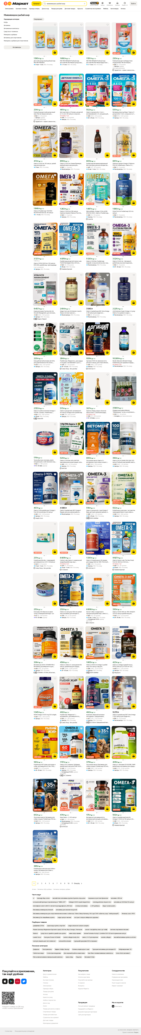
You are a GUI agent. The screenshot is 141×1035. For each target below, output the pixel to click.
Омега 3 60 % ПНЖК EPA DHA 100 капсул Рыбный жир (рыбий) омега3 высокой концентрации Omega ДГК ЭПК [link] (124, 461)
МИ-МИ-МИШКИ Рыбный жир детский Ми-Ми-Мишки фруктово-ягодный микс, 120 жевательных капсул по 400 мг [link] (97, 61)
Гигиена (45, 983)
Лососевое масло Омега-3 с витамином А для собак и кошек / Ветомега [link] (96, 461)
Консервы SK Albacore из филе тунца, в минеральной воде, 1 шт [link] (44, 612)
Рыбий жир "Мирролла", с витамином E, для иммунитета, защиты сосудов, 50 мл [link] (69, 715)
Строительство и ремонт (51, 1017)
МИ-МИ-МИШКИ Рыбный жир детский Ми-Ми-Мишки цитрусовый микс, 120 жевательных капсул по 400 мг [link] (71, 61)
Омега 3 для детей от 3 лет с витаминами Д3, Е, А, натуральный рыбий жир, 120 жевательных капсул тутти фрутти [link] (97, 113)
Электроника (47, 986)
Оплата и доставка (84, 977)
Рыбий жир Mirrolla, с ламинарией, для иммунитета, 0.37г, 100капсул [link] (44, 561)
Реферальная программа (119, 977)
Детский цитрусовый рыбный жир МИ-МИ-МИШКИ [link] (44, 61)
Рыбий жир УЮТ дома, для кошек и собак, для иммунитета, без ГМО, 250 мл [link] (45, 765)
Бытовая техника (48, 980)
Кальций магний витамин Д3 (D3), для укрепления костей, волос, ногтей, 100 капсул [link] (44, 361)
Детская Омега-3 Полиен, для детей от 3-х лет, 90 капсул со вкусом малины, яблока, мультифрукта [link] (71, 113)
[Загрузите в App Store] (5, 983)
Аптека (45, 994)
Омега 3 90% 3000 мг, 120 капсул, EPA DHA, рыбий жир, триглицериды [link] (45, 264)
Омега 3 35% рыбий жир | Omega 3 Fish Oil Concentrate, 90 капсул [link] (44, 511)
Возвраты (81, 986)
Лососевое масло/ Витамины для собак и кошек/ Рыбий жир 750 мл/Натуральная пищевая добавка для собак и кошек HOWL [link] (45, 818)
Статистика (8, 1031)
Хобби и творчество (49, 1000)
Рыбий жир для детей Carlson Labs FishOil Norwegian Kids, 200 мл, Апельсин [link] (71, 262)
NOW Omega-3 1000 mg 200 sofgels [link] (45, 714)
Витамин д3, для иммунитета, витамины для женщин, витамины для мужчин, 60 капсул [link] (97, 818)
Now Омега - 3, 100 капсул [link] (68, 817)
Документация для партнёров (87, 1012)
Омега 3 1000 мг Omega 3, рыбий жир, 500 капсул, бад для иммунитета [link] (96, 665)
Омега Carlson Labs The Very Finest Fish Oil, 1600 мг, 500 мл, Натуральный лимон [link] (123, 561)
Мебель (45, 977)
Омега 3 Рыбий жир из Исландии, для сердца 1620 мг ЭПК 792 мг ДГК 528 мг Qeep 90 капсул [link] (97, 561)
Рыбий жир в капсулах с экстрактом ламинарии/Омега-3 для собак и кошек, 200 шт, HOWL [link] (124, 511)
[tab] (9, 9)
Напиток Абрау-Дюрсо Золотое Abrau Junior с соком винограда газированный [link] (96, 411)
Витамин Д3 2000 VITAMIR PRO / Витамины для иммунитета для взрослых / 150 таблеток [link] (44, 665)
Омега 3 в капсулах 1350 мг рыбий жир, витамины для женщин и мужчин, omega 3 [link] (71, 612)
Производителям (117, 980)
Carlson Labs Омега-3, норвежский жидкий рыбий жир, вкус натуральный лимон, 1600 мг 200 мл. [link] (71, 561)
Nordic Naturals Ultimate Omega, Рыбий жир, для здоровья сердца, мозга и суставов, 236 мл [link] (123, 361)
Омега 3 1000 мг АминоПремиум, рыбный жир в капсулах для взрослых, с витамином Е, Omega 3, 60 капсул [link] (71, 164)
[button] (38, 19)
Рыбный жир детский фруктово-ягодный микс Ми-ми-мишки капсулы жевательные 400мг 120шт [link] (123, 61)
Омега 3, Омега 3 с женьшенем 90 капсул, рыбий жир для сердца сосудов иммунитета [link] (71, 665)
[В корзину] (55, 52)
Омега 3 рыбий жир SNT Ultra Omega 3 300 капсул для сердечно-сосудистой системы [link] (124, 715)
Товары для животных (50, 1014)
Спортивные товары (49, 1012)
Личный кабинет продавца (86, 1006)
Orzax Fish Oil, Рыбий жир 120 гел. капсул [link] (123, 212)
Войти (133, 4)
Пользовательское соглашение (24, 1031)
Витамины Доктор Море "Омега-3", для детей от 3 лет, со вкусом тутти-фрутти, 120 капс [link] (124, 113)
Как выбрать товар (84, 974)
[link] (33, 898)
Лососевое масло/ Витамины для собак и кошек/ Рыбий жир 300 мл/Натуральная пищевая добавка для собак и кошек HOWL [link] (97, 765)
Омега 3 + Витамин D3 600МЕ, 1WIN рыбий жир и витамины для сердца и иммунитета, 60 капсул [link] (124, 765)
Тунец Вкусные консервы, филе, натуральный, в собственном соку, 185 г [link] (44, 461)
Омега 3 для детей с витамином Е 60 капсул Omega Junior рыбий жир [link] (71, 411)
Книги (45, 1006)
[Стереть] (84, 4)
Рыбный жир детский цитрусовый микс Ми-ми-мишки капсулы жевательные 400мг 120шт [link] (44, 113)
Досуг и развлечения (49, 974)
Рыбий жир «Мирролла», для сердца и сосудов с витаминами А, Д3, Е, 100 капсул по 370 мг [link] (71, 361)
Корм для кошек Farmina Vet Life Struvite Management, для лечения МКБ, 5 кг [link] (44, 312)
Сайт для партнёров (84, 1014)
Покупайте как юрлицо (85, 980)
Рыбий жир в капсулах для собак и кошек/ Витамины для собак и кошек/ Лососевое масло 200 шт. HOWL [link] (44, 869)
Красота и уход (47, 997)
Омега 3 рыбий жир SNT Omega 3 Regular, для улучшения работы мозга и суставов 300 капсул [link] (70, 511)
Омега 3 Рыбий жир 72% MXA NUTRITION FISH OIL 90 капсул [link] (43, 211)
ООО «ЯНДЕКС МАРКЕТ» (131, 1030)
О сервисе (81, 983)
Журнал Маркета (83, 988)
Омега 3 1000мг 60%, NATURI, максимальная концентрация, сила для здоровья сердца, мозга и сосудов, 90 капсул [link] (71, 461)
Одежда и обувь (48, 988)
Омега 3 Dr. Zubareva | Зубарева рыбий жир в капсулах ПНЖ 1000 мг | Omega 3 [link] (71, 765)
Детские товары (48, 1020)
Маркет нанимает (117, 986)
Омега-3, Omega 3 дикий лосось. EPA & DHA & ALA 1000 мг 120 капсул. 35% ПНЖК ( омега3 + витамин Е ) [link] (123, 665)
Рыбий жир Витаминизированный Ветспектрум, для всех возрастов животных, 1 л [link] (97, 164)
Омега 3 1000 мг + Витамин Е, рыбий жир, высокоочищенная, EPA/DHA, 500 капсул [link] (122, 262)
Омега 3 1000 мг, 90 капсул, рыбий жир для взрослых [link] (45, 164)
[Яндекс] (136, 1032)
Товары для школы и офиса (51, 1009)
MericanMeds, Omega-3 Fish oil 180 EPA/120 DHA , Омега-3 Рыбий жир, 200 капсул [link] (97, 212)
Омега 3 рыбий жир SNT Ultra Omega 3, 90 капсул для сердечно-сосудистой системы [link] (97, 312)
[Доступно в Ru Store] (24, 983)
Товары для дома (48, 991)
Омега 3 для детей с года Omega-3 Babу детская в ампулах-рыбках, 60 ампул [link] (97, 511)
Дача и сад (46, 1003)
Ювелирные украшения (50, 1023)
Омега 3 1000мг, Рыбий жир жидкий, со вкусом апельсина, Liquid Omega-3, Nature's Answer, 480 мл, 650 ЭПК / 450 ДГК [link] (97, 262)
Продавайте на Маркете (85, 1009)
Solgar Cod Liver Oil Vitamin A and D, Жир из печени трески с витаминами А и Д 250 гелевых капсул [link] (71, 312)
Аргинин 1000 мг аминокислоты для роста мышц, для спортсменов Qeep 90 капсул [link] (97, 361)
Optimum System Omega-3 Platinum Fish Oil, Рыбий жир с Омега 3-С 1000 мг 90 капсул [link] (123, 164)
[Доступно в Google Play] (11, 983)
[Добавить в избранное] (55, 24)
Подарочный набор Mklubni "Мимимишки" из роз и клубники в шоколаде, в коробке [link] (123, 411)
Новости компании (118, 974)
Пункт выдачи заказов (119, 983)
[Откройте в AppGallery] (17, 983)
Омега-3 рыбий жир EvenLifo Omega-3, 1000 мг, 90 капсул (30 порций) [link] (123, 818)
